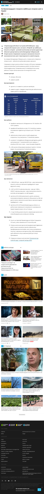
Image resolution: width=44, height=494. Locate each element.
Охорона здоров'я (26, 447)
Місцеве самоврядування (28, 451)
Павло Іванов (6, 13)
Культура (24, 441)
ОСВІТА (3, 5)
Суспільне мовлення (6, 469)
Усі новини (17, 2)
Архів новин (25, 467)
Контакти (3, 467)
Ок (39, 489)
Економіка (3, 443)
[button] (2, 46)
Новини (3, 431)
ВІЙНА (2, 433)
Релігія (24, 455)
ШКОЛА (7, 5)
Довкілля (3, 447)
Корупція (24, 439)
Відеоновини (4, 461)
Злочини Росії (4, 457)
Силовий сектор (5, 453)
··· (31, 2)
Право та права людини (7, 451)
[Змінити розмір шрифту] (41, 16)
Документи (25, 471)
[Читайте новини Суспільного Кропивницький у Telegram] (15, 481)
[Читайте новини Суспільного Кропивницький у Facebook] (2, 481)
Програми (3, 473)
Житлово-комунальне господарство (10, 449)
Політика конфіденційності (8, 471)
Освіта (24, 443)
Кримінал (3, 441)
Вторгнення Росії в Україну (28, 431)
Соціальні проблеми (27, 457)
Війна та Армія (25, 459)
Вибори (3, 445)
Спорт (2, 459)
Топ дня (24, 461)
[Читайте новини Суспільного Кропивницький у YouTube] (9, 481)
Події (11, 5)
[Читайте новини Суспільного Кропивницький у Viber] (12, 481)
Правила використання (28, 469)
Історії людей (25, 453)
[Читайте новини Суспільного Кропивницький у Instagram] (5, 481)
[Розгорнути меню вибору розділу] (13, 2)
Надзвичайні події (26, 445)
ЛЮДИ (23, 433)
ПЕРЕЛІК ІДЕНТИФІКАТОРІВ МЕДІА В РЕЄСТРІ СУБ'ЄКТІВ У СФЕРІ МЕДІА (31, 474)
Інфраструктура (26, 449)
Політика (3, 455)
